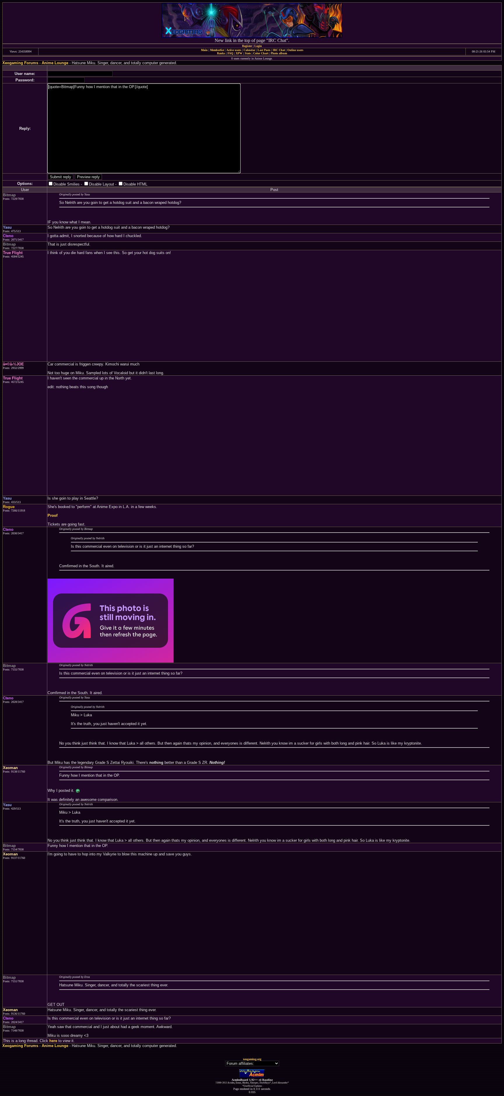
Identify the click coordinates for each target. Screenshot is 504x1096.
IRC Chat (279, 50)
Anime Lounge (55, 63)
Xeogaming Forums (20, 63)
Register (247, 46)
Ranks (221, 53)
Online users (295, 50)
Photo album (279, 53)
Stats (248, 53)
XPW (239, 53)
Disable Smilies (66, 184)
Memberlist (217, 50)
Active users (233, 50)
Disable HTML (135, 184)
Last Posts (264, 50)
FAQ (230, 53)
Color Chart (260, 53)
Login (258, 46)
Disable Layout (101, 184)
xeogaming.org (252, 1059)
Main (204, 50)
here (53, 1041)
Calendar (249, 50)
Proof (52, 515)
